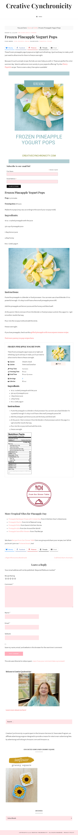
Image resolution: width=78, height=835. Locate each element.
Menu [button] (40, 16)
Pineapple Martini (15, 522)
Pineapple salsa (14, 528)
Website (8, 634)
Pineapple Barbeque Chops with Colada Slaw (25, 519)
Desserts (21, 41)
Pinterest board (24, 543)
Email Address (11, 179)
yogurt (49, 41)
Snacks (27, 41)
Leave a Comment (31, 32)
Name (7, 613)
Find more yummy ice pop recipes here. (19, 338)
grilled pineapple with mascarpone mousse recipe (49, 332)
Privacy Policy (69, 832)
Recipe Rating (10, 576)
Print (59, 364)
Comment (9, 584)
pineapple (42, 41)
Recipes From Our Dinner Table (23, 540)
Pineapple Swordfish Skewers (19, 531)
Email (7, 623)
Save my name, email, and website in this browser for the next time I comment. (33, 647)
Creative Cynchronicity (39, 6)
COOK (15, 41)
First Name (10, 171)
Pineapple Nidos (15, 525)
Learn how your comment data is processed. (49, 661)
